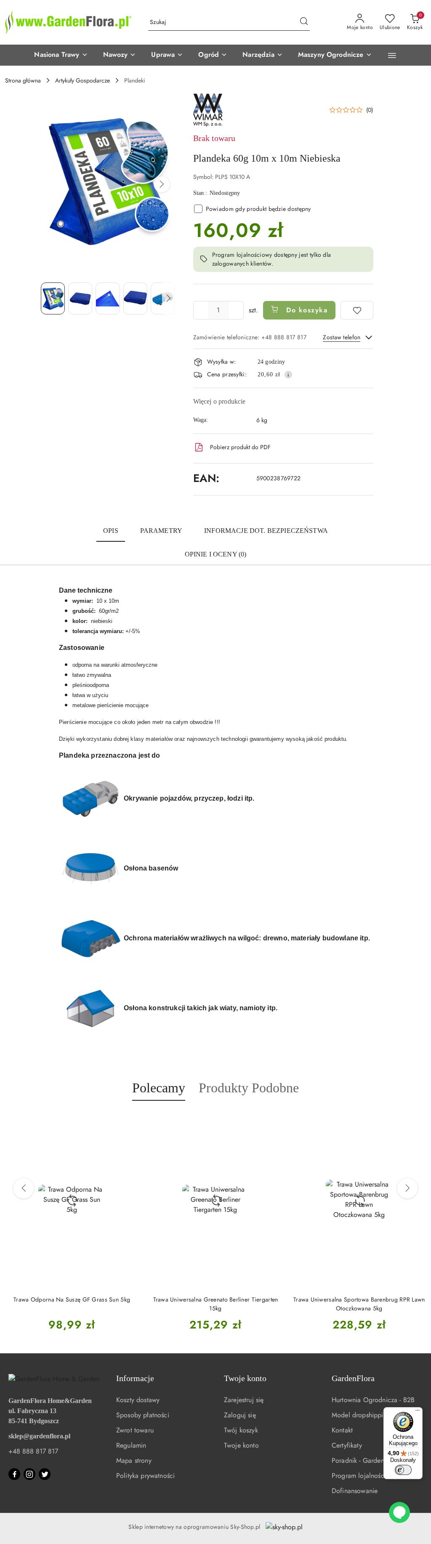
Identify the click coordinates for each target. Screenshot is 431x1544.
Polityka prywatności (145, 1475)
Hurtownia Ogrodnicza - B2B (373, 1400)
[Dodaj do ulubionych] (357, 310)
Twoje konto (241, 1445)
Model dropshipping (361, 1415)
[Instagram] (29, 1474)
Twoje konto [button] (245, 1378)
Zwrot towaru (135, 1430)
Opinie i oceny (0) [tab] (216, 554)
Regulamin (131, 1445)
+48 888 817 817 (33, 1451)
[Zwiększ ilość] (237, 310)
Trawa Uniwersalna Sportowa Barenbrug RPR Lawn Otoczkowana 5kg (359, 1303)
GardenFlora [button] (353, 1378)
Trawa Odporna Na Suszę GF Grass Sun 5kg (71, 1299)
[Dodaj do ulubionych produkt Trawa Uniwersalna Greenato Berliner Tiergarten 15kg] (272, 1120)
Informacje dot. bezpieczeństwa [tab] (266, 530)
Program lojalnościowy (364, 1475)
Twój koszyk (241, 1430)
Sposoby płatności (142, 1415)
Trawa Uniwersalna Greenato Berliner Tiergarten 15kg (215, 1303)
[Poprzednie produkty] (23, 1188)
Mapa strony (134, 1460)
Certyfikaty (347, 1445)
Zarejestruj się (243, 1400)
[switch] (403, 1470)
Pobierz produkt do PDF (240, 447)
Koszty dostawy (138, 1400)
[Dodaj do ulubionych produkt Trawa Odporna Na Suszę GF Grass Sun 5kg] (128, 1120)
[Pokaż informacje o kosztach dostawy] (288, 374)
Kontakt (342, 1430)
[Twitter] (45, 1474)
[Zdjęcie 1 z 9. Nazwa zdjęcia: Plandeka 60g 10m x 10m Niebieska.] (53, 298)
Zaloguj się (240, 1415)
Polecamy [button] (158, 1087)
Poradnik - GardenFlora (365, 1460)
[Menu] (417, 1412)
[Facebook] (14, 1474)
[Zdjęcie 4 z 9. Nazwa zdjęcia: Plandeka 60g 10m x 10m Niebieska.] (135, 298)
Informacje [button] (135, 1378)
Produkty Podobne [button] (249, 1087)
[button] (61, 55)
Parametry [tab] (161, 530)
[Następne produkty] (407, 1188)
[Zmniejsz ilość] (200, 310)
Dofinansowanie (355, 1491)
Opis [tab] (110, 530)
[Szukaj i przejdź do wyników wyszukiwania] (304, 22)
